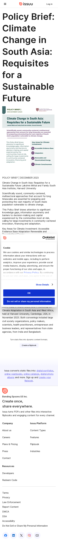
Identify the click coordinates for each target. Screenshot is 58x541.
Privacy (6, 497)
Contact (6, 458)
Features (34, 437)
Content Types (38, 430)
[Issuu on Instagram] (29, 535)
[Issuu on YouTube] (37, 535)
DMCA (5, 511)
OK (29, 293)
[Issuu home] (26, 3)
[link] (49, 4)
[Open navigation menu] (5, 4)
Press (5, 451)
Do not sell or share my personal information (29, 301)
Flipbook (34, 444)
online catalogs (31, 374)
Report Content (10, 506)
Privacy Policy (31, 272)
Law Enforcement (11, 502)
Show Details (42, 284)
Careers (6, 437)
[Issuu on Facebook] (5, 535)
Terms (5, 492)
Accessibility (8, 521)
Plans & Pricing (10, 444)
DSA (4, 516)
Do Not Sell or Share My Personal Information (25, 526)
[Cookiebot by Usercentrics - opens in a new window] (42, 238)
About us (6, 430)
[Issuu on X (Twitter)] (21, 535)
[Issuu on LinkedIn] (13, 535)
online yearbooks (13, 374)
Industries (35, 451)
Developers (8, 473)
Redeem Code (9, 480)
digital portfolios (45, 370)
